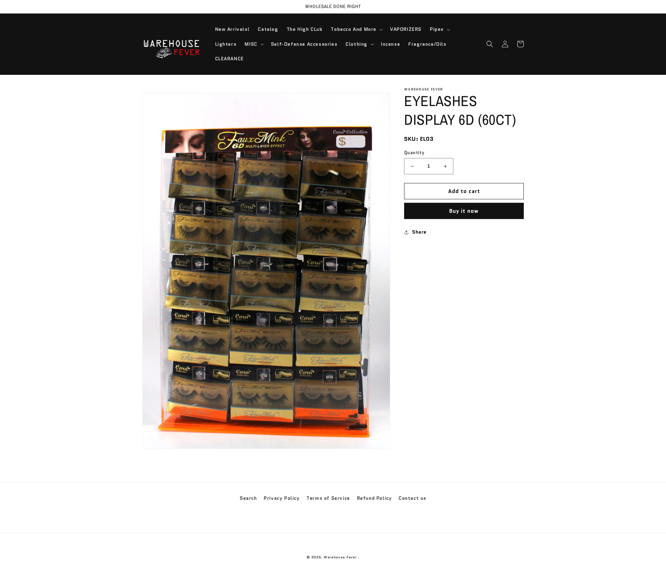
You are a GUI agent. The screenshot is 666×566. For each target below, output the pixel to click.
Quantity (414, 152)
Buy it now (464, 211)
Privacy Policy (281, 498)
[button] (356, 29)
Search (248, 498)
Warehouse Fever (340, 557)
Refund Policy (374, 498)
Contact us (412, 498)
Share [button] (419, 231)
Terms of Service (328, 498)
